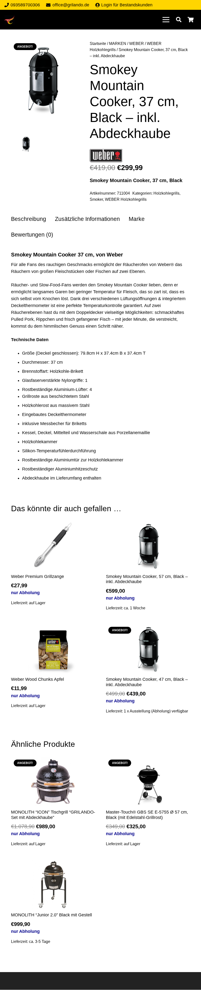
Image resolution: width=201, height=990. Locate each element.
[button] (179, 19)
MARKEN (117, 43)
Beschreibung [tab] (28, 219)
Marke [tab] (137, 219)
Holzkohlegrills (166, 193)
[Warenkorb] (191, 19)
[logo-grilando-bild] (9, 19)
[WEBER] (106, 156)
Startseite (98, 43)
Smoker (96, 199)
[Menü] (166, 19)
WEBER (136, 43)
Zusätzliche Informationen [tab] (87, 219)
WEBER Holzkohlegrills (126, 199)
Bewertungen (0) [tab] (32, 235)
